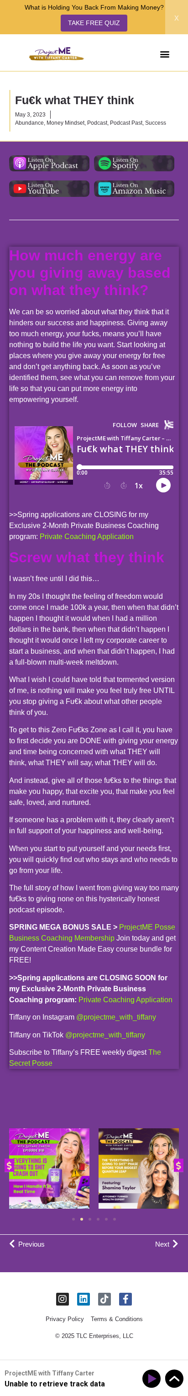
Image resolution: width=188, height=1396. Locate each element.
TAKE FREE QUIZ (94, 22)
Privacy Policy (65, 1319)
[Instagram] (62, 1299)
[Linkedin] (83, 1299)
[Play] (153, 1379)
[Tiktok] (104, 1299)
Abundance (29, 123)
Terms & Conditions (117, 1319)
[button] (164, 53)
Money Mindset (65, 123)
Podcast (97, 123)
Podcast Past (126, 123)
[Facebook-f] (125, 1299)
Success (155, 123)
